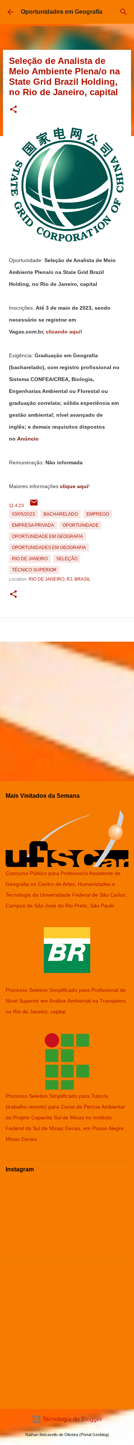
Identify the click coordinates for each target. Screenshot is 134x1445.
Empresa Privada (33, 525)
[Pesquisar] (123, 12)
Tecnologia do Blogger (71, 1419)
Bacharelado (61, 514)
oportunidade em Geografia (47, 536)
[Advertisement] (67, 708)
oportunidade (81, 525)
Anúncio (28, 439)
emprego (97, 514)
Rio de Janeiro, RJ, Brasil (59, 579)
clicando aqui (63, 332)
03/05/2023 (23, 514)
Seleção (66, 558)
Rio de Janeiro (30, 558)
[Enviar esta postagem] (33, 505)
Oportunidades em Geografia (61, 12)
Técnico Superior (34, 569)
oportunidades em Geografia (49, 547)
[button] (13, 110)
